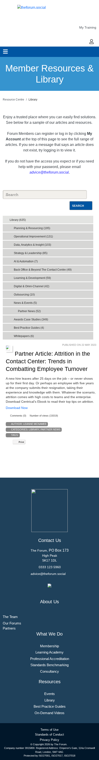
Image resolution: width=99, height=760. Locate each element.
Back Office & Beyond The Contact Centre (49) (43, 269)
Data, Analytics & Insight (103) (32, 244)
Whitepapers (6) (24, 336)
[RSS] (90, 218)
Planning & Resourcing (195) (32, 228)
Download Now (17, 408)
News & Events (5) (25, 303)
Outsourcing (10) (24, 294)
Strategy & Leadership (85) (30, 253)
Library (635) (18, 220)
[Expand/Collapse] (86, 218)
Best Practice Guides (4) (29, 327)
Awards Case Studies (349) (31, 319)
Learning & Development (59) (32, 278)
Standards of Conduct (49, 734)
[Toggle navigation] (5, 51)
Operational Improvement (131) (33, 236)
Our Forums (12, 623)
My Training (87, 27)
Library (34, 429)
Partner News (50, 429)
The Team (10, 617)
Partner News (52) (29, 311)
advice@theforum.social (49, 172)
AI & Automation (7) (26, 261)
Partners (9, 628)
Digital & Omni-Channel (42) (31, 286)
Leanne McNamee (35, 424)
